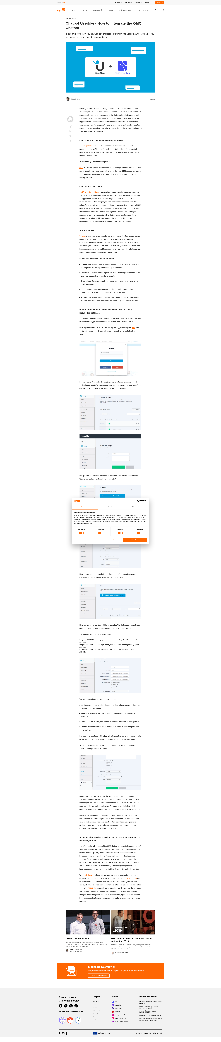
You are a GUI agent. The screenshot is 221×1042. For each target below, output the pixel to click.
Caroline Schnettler (121, 952)
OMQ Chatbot (88, 146)
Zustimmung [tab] (84, 507)
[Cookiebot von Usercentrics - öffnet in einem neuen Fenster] (139, 501)
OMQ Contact (132, 878)
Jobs (94, 1005)
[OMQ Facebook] (60, 1006)
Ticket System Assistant (122, 1021)
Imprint (95, 1008)
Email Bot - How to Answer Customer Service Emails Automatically (150, 1019)
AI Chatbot (118, 1002)
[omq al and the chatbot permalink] (105, 186)
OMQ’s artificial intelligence (89, 192)
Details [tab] (110, 507)
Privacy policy (97, 1011)
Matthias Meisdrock (76, 950)
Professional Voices (125, 10)
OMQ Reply (87, 875)
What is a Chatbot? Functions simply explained (150, 1002)
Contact (95, 1014)
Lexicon (95, 1020)
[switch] (100, 533)
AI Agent (117, 1011)
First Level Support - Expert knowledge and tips (147, 1011)
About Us (96, 1002)
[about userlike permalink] (96, 230)
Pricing (147, 2)
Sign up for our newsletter (72, 1011)
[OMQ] (63, 1033)
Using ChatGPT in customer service (150, 1015)
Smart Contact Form (121, 1018)
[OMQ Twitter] (71, 1006)
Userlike (82, 236)
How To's (84, 10)
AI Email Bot (118, 1005)
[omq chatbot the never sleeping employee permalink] (125, 140)
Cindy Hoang (74, 98)
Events (111, 10)
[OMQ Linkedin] (76, 1006)
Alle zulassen (135, 540)
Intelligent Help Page (121, 1015)
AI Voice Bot (118, 1008)
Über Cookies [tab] (136, 507)
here (133, 328)
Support (95, 1017)
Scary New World (143, 10)
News (73, 10)
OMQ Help (92, 888)
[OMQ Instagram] (66, 1006)
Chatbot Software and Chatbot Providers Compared (148, 1007)
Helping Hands (97, 10)
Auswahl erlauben (110, 540)
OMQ (64, 2)
